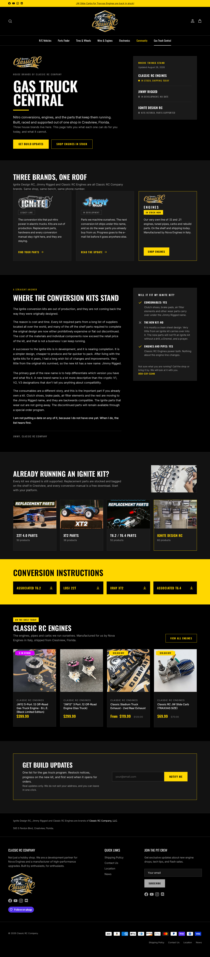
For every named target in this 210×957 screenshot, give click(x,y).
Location (110, 868)
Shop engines (156, 251)
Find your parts (28, 252)
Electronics (124, 40)
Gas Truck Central (162, 40)
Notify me (175, 777)
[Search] (10, 21)
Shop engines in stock (71, 144)
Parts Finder (64, 40)
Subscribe (155, 883)
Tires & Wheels (83, 40)
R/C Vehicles (45, 40)
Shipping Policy (114, 857)
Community (141, 40)
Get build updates (31, 144)
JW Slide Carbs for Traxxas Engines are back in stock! (105, 3)
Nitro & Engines (105, 40)
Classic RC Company (27, 933)
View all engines (181, 638)
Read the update (92, 252)
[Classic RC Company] (105, 21)
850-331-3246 (146, 373)
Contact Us (111, 863)
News (108, 874)
